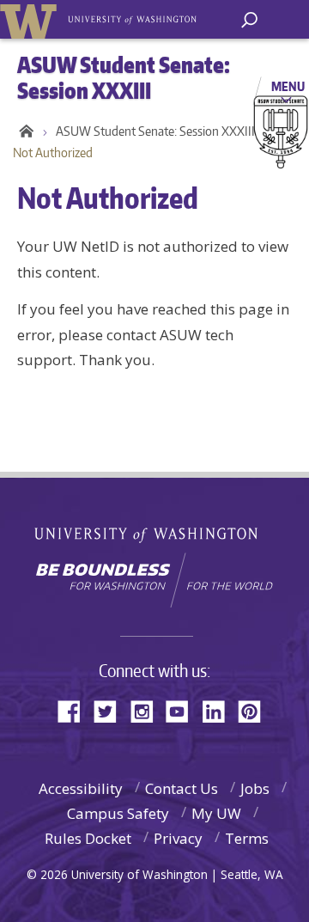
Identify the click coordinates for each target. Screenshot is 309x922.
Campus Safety (118, 813)
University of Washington (155, 533)
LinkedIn (220, 710)
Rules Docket (88, 838)
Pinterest (256, 710)
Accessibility (81, 788)
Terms (247, 838)
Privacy (178, 838)
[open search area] (249, 20)
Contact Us (181, 788)
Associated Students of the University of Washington (133, 18)
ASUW (31, 19)
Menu (288, 86)
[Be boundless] (154, 580)
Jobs (255, 788)
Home (23, 131)
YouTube (184, 710)
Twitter (112, 710)
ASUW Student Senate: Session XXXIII (155, 131)
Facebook (76, 710)
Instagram (148, 710)
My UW (216, 813)
